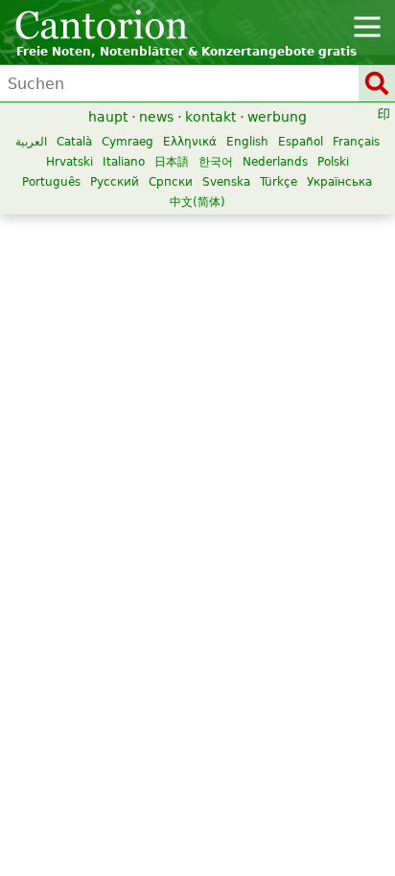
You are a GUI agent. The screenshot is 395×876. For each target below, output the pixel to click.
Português (51, 182)
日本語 (171, 161)
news (156, 116)
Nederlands (275, 161)
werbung (277, 116)
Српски (171, 182)
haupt (108, 116)
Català (74, 141)
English (247, 141)
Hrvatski (69, 161)
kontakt (210, 116)
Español (300, 141)
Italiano (124, 161)
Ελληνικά (190, 141)
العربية (31, 141)
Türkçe (278, 182)
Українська (339, 182)
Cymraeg (127, 141)
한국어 (215, 161)
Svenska (226, 182)
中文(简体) (197, 202)
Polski (333, 161)
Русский (114, 182)
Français (356, 141)
